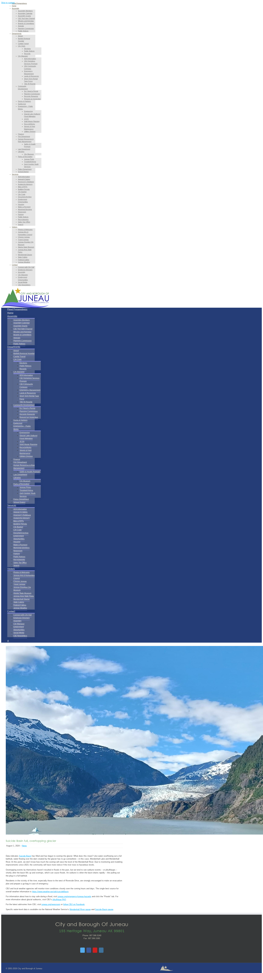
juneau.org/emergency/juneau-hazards (74, 896)
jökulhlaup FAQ (59, 899)
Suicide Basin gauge (104, 909)
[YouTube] (95, 950)
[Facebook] (88, 950)
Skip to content (8, 3)
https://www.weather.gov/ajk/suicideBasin (50, 891)
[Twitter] (82, 950)
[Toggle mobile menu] (2, 304)
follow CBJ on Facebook (74, 904)
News (24, 846)
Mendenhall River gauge (80, 909)
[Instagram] (101, 950)
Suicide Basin (25, 856)
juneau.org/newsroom (51, 904)
